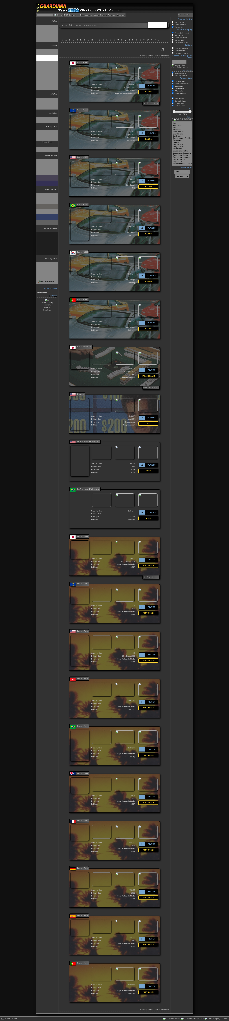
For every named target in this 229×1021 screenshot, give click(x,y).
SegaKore (47, 310)
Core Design (130, 90)
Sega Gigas (47, 148)
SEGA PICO (47, 74)
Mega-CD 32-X (47, 105)
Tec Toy (132, 757)
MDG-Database (70, 15)
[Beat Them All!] (182, 132)
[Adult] (182, 128)
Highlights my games (181, 53)
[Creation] (182, 142)
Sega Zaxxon (47, 131)
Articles (111, 15)
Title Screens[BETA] (181, 42)
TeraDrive (47, 80)
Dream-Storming (47, 302)
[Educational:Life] (182, 159)
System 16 (47, 171)
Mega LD (47, 68)
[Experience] (182, 161)
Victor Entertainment (127, 377)
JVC (133, 188)
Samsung (131, 283)
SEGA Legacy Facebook (218, 1019)
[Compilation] (182, 140)
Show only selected (181, 75)
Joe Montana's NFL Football (88, 442)
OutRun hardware (47, 200)
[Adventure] (182, 130)
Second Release (180, 101)
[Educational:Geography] (182, 153)
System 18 (47, 182)
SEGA (133, 469)
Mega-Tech (47, 244)
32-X (47, 99)
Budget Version (180, 106)
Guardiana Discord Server (194, 1019)
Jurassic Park (82, 536)
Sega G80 (47, 142)
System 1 (47, 161)
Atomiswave (47, 280)
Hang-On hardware (47, 194)
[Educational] (182, 149)
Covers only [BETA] (181, 37)
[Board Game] (182, 134)
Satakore (46, 307)
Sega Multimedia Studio (126, 564)
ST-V (47, 221)
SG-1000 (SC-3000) (47, 26)
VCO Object (47, 137)
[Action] (182, 123)
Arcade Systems (100, 15)
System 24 (47, 176)
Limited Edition (179, 103)
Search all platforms (181, 48)
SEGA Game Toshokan (47, 63)
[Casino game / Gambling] (182, 138)
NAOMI (47, 269)
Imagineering (130, 422)
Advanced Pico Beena (47, 86)
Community (120, 15)
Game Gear (47, 37)
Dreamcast (47, 118)
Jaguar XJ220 (82, 62)
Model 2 (47, 263)
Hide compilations (180, 51)
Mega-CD (47, 56)
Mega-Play (47, 250)
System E (47, 234)
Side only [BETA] (180, 40)
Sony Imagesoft (129, 425)
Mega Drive (47, 51)
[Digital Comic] (182, 145)
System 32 (47, 216)
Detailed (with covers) (182, 33)
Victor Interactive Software (125, 93)
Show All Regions (180, 73)
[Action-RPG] (182, 125)
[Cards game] (182, 136)
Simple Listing (179, 35)
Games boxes (179, 22)
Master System (47, 31)
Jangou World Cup (84, 347)
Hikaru (47, 275)
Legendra (46, 305)
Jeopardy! (80, 394)
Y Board (47, 210)
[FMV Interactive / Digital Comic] (182, 164)
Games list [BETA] (180, 24)
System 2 (47, 166)
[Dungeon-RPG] (182, 147)
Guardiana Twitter (173, 1019)
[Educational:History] (182, 155)
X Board (47, 205)
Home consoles (85, 15)
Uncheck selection (183, 120)
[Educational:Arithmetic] (182, 151)
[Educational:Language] (182, 157)
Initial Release (179, 98)
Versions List (179, 27)
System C (47, 239)
